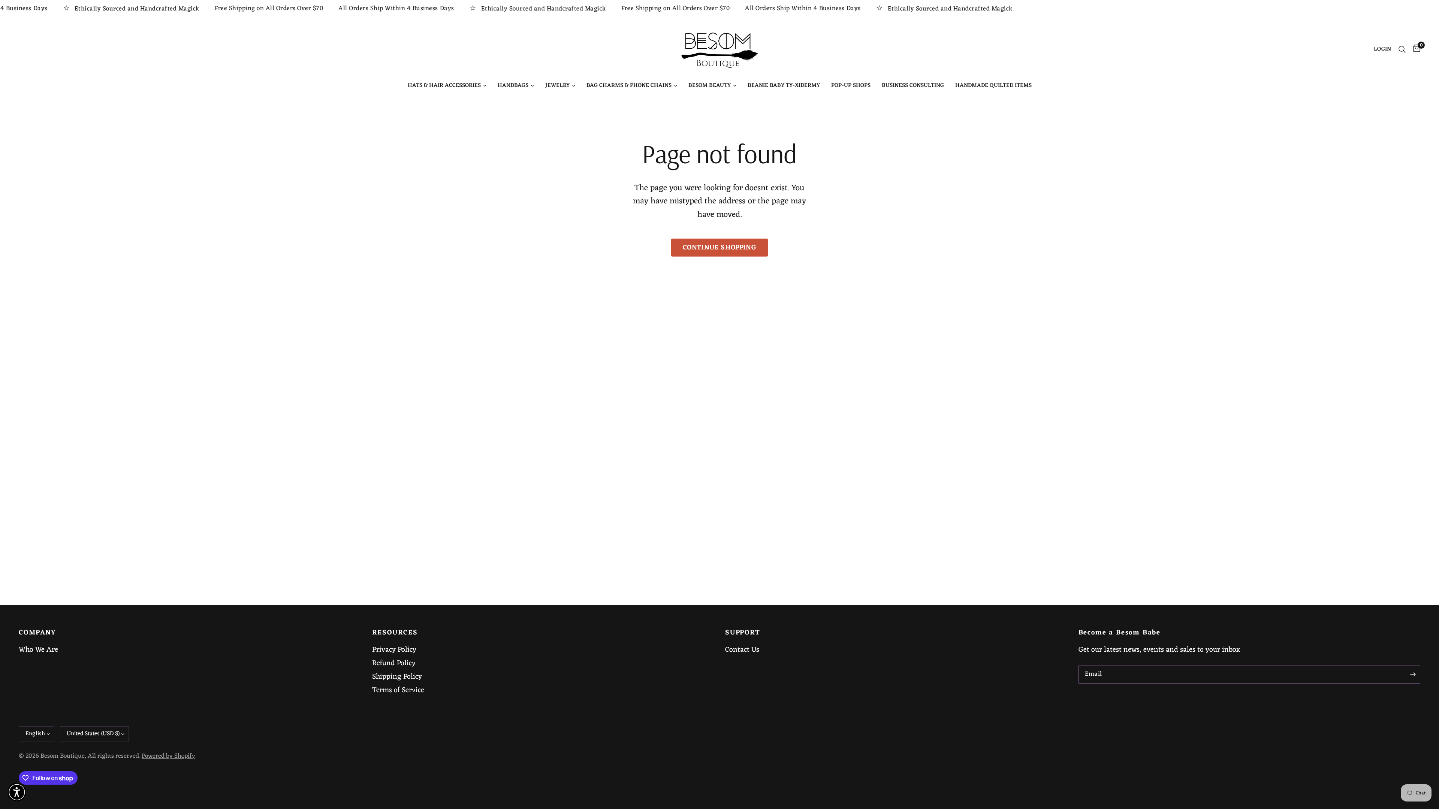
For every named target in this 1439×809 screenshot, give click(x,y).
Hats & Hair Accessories (444, 85)
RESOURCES (395, 633)
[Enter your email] (1412, 675)
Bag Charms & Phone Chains (629, 85)
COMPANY (37, 633)
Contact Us (742, 649)
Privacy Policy (394, 649)
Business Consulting (913, 85)
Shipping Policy (397, 676)
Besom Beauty (709, 85)
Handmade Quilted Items (993, 85)
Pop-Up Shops (851, 85)
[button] (16, 792)
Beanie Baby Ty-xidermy (784, 85)
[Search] (1402, 49)
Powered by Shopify (168, 756)
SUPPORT (742, 633)
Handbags (513, 85)
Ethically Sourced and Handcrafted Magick (112, 8)
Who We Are (38, 649)
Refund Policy (394, 663)
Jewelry (557, 85)
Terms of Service (398, 690)
